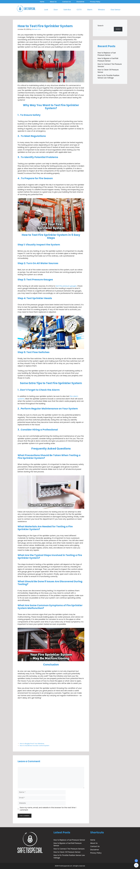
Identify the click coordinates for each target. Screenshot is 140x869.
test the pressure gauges (66, 286)
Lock (46, 9)
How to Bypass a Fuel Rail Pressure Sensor (108, 59)
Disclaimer (80, 2)
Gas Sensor (115, 9)
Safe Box (67, 9)
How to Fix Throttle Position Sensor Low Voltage (108, 76)
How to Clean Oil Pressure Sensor (67, 852)
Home (42, 2)
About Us (53, 2)
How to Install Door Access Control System (34, 746)
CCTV (79, 9)
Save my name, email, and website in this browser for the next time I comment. (48, 808)
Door (56, 9)
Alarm (89, 9)
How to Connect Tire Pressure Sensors (69, 849)
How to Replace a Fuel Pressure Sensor (107, 54)
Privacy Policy (95, 2)
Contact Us (66, 2)
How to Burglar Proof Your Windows (32, 744)
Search (100, 25)
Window (101, 9)
